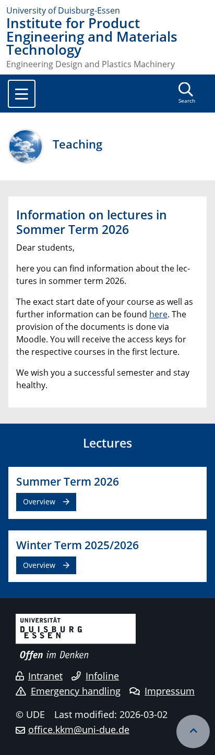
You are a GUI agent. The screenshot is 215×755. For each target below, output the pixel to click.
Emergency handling (76, 691)
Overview (39, 501)
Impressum (170, 691)
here (158, 314)
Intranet (45, 676)
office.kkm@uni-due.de (78, 729)
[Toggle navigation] (21, 94)
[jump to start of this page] (193, 731)
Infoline (102, 676)
